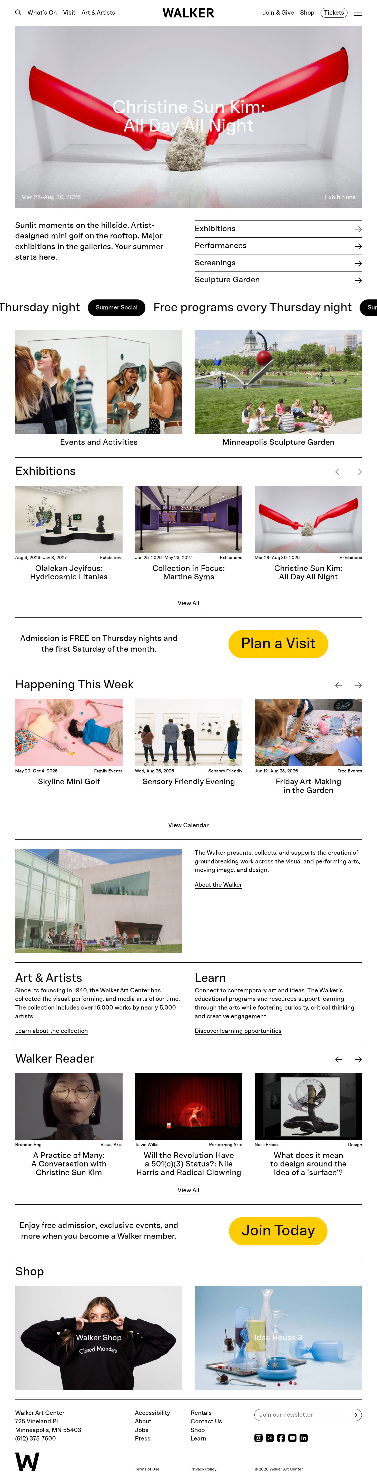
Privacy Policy (203, 1469)
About (143, 1421)
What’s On (42, 13)
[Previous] (338, 472)
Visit (69, 13)
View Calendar (188, 825)
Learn (198, 1439)
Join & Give (278, 13)
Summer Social (293, 308)
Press (143, 1439)
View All (188, 603)
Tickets (334, 13)
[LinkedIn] (304, 1438)
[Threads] (270, 1438)
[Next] (358, 472)
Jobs (141, 1430)
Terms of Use (147, 1469)
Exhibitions (215, 229)
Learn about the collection (51, 1031)
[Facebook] (281, 1438)
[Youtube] (292, 1438)
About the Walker (218, 885)
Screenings (215, 263)
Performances (221, 246)
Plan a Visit (278, 644)
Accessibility (152, 1413)
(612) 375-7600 (35, 1439)
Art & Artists (98, 13)
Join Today (278, 1231)
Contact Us (206, 1421)
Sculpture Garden (227, 280)
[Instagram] (258, 1438)
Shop (307, 13)
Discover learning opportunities (238, 1031)
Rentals (201, 1413)
